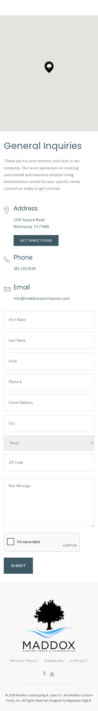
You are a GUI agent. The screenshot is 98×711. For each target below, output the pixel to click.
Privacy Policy (24, 661)
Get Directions (36, 240)
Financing (54, 661)
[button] (49, 67)
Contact (79, 661)
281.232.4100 (25, 268)
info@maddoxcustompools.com (42, 298)
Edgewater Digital (79, 700)
